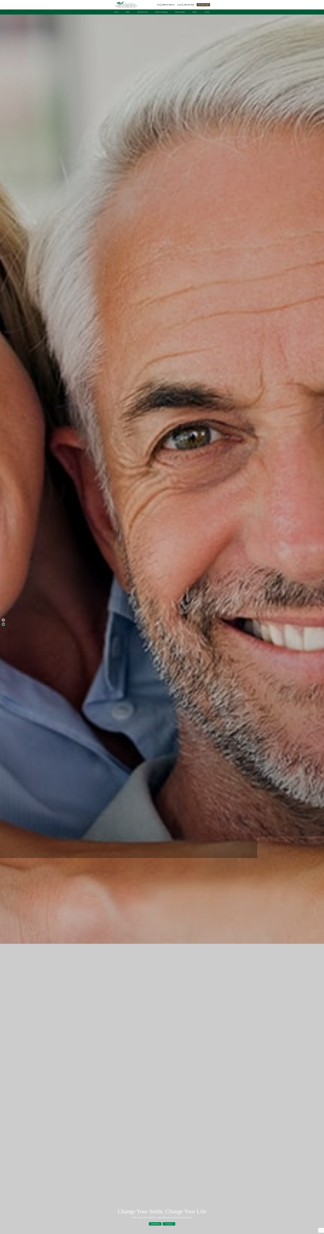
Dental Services (142, 12)
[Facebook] (3, 620)
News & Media (180, 12)
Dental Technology (161, 12)
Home (116, 12)
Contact (207, 12)
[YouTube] (3, 624)
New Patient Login (203, 4)
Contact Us (168, 1224)
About (128, 12)
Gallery (194, 12)
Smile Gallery (155, 1224)
